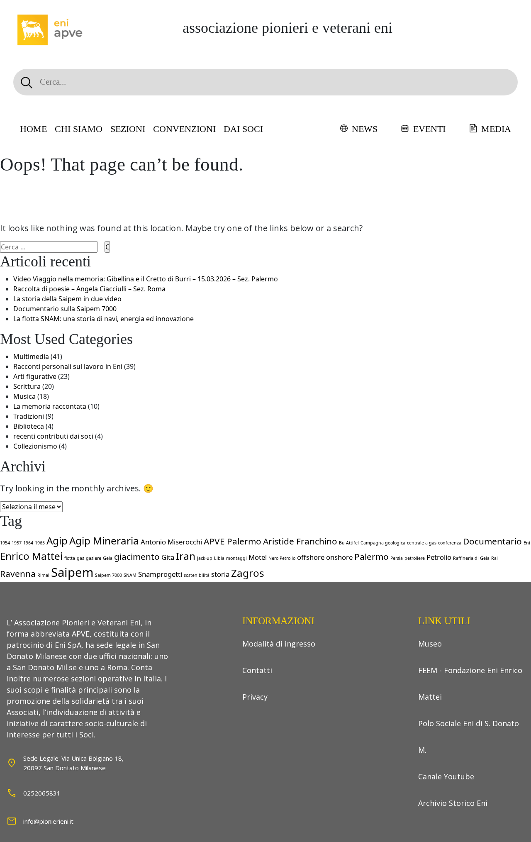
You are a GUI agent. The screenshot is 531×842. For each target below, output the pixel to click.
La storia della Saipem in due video (67, 298)
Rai (494, 558)
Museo (430, 644)
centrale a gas (421, 543)
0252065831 (42, 793)
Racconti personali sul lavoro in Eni (67, 366)
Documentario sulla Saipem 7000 (65, 308)
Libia (219, 558)
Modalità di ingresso (278, 644)
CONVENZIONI (184, 129)
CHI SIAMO (78, 129)
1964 (28, 543)
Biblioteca (28, 426)
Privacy (255, 697)
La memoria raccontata (49, 406)
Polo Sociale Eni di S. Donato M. (468, 736)
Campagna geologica (382, 543)
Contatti (257, 670)
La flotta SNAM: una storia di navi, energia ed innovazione (103, 318)
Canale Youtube (446, 776)
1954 (5, 543)
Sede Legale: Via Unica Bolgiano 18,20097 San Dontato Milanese (73, 763)
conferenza (449, 543)
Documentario (492, 541)
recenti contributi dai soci (53, 436)
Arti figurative (34, 376)
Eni (527, 543)
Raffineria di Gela (471, 558)
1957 (17, 543)
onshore (339, 557)
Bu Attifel (349, 543)
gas (80, 558)
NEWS (365, 129)
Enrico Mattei (31, 556)
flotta (69, 558)
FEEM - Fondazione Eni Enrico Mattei (470, 683)
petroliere (414, 558)
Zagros (247, 573)
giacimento (137, 556)
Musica (24, 396)
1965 (40, 543)
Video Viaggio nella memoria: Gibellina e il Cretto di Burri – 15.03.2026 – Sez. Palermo (145, 278)
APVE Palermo (232, 541)
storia (220, 574)
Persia (396, 558)
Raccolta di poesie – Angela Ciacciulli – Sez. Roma (89, 288)
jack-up (204, 558)
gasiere (93, 558)
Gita (167, 557)
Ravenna (18, 573)
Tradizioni (28, 416)
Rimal (43, 575)
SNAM (130, 575)
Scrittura (27, 386)
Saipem (72, 572)
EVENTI (429, 129)
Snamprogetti (160, 574)
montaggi (236, 558)
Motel (257, 557)
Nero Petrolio (281, 558)
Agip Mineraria (104, 540)
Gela (107, 558)
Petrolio (438, 557)
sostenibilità (196, 575)
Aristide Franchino (300, 541)
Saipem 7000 (108, 575)
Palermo (371, 556)
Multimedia (31, 356)
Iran (185, 556)
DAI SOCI (243, 129)
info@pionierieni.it (48, 821)
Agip (57, 540)
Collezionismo (35, 446)
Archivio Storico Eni (452, 803)
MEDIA (496, 129)
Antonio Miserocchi (171, 542)
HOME (33, 129)
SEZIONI (127, 129)
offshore (310, 557)
